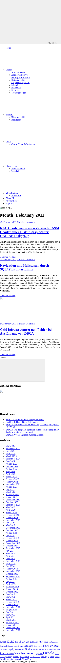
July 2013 (10, 581)
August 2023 (11, 464)
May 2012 (10, 597)
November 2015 (13, 561)
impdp (49, 649)
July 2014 (10, 566)
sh (48, 657)
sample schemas (35, 657)
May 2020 (10, 507)
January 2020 (12, 517)
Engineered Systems (20, 82)
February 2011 (12, 622)
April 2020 (10, 510)
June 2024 (10, 461)
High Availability (19, 80)
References (16, 87)
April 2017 (10, 556)
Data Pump (38, 646)
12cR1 (3, 642)
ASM (41, 642)
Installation (16, 120)
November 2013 (13, 571)
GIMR (22, 649)
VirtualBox (16, 195)
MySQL (9, 114)
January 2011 (12, 625)
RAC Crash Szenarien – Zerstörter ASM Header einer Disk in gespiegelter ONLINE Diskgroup (29, 232)
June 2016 (10, 558)
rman (27, 657)
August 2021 (11, 487)
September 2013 (13, 576)
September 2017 (13, 548)
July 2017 (10, 551)
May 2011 (10, 615)
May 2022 (10, 471)
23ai (32, 642)
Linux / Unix (11, 166)
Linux (3, 653)
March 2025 (11, 456)
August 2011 (11, 609)
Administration (18, 72)
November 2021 (13, 484)
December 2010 (13, 627)
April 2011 (10, 617)
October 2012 (12, 592)
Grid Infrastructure (34, 649)
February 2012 (12, 602)
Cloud (8, 141)
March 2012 (11, 599)
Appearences (11, 201)
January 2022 (12, 482)
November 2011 (13, 607)
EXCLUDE (3, 649)
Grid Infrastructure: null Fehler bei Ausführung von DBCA (26, 331)
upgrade (18, 659)
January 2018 (12, 540)
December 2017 (13, 543)
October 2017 (12, 545)
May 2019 (10, 525)
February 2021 (12, 494)
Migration (15, 85)
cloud (46, 642)
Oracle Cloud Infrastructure (23, 144)
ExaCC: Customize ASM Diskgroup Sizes (25, 419)
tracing (57, 657)
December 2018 (13, 528)
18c (16, 642)
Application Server (19, 75)
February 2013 (12, 586)
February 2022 (12, 479)
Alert (36, 642)
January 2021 (12, 497)
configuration (53, 642)
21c (27, 642)
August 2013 (11, 579)
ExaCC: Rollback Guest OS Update (22, 422)
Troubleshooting (18, 93)
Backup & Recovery (20, 77)
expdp (11, 649)
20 (24, 642)
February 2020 (12, 515)
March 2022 (11, 476)
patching (8, 657)
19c (20, 641)
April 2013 (10, 584)
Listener (10, 654)
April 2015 (10, 563)
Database (9, 646)
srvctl (52, 657)
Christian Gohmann (26, 222)
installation (56, 649)
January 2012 (12, 604)
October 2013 (12, 574)
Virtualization (12, 193)
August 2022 (11, 469)
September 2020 (13, 505)
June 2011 (10, 612)
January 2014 (12, 568)
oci (33, 653)
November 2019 (13, 520)
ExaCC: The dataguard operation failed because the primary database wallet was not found (32, 430)
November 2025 (13, 448)
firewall (17, 649)
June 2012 (10, 594)
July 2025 (10, 451)
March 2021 (11, 492)
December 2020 (13, 499)
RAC (23, 657)
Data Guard (18, 646)
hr (45, 649)
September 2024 (13, 458)
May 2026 (10, 446)
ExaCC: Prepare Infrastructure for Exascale (25, 435)
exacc (54, 645)
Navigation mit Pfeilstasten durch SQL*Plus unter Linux (24, 267)
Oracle (9, 70)
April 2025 (10, 453)
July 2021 (10, 489)
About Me (10, 198)
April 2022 (10, 474)
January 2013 (12, 589)
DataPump (28, 646)
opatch (39, 653)
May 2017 (10, 553)
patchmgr (16, 656)
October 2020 (12, 502)
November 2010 (13, 630)
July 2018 (10, 535)
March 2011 (11, 620)
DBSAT (46, 646)
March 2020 (11, 512)
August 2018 (11, 533)
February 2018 (12, 538)
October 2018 (12, 530)
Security (15, 90)
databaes (3, 646)
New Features (22, 653)
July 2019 (10, 522)
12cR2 (10, 641)
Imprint (9, 203)
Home (8, 48)
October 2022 (12, 466)
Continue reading (7, 257)
